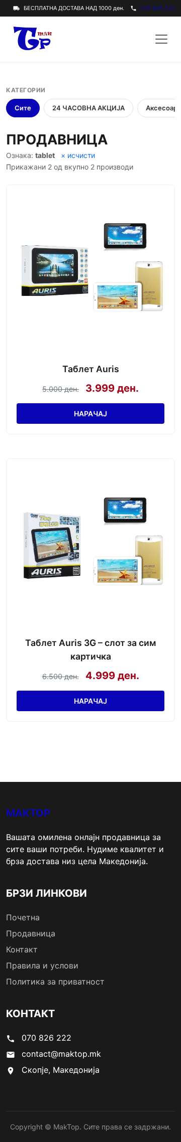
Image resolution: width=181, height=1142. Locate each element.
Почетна (23, 917)
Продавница (30, 933)
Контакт (22, 949)
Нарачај (90, 413)
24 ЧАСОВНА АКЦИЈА (88, 108)
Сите (23, 108)
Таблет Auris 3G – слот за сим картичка (90, 649)
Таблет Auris (90, 369)
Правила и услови (42, 965)
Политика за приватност (55, 981)
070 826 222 (158, 8)
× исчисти (78, 155)
